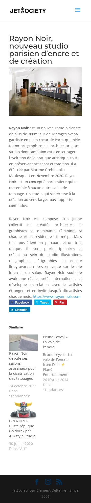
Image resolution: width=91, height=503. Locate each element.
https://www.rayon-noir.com (56, 296)
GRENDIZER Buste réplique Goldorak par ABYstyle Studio (22, 428)
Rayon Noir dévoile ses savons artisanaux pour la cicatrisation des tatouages (22, 366)
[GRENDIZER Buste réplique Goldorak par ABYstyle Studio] (23, 410)
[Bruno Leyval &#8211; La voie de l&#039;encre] (60, 363)
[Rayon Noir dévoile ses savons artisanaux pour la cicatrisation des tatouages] (23, 342)
